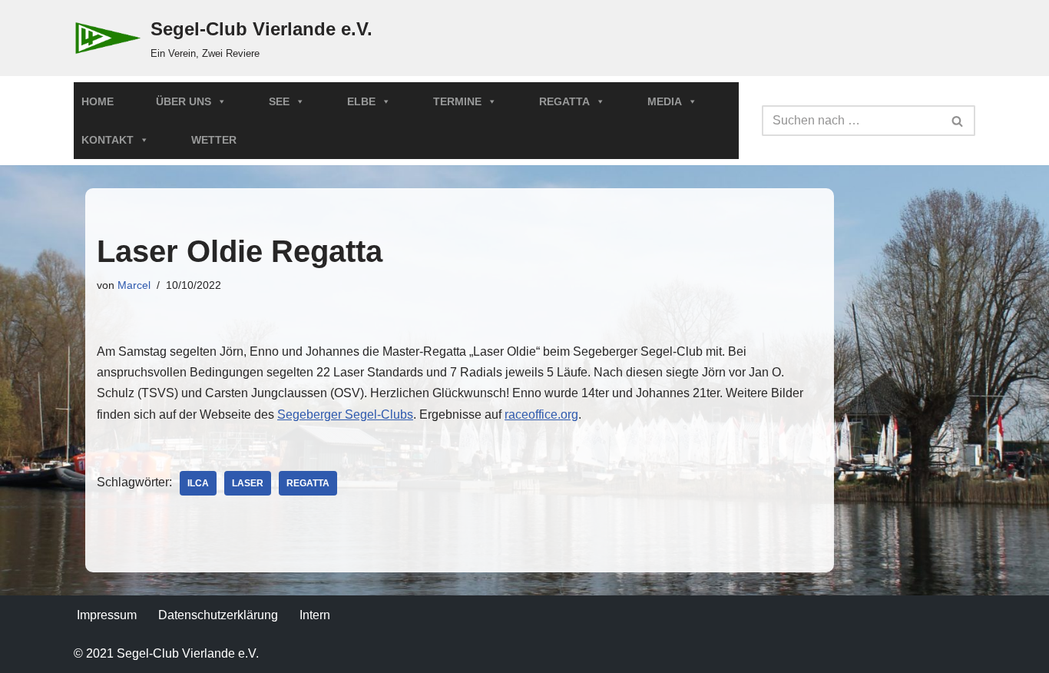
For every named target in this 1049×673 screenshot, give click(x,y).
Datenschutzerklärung (218, 615)
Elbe (361, 101)
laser (247, 483)
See (279, 101)
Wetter (214, 140)
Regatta (564, 101)
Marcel (134, 285)
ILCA (198, 483)
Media (664, 101)
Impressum (107, 615)
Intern (314, 615)
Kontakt (107, 140)
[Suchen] (958, 120)
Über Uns (183, 101)
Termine (457, 101)
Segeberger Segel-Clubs (345, 414)
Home (97, 101)
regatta (307, 483)
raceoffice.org (541, 414)
